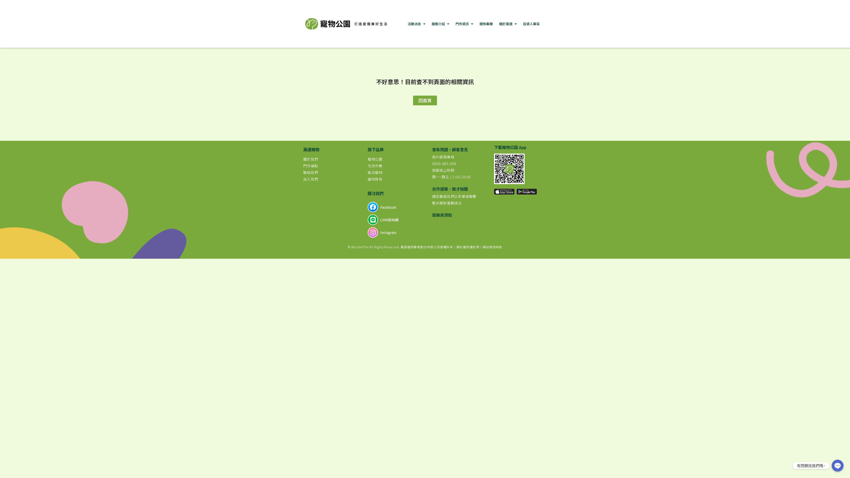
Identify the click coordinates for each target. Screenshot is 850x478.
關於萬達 (505, 24)
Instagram (388, 232)
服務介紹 (438, 24)
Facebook (388, 207)
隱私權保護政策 (467, 247)
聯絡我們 (310, 172)
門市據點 (310, 165)
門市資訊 (462, 24)
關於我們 (310, 159)
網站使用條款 (492, 247)
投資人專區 (531, 24)
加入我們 (310, 179)
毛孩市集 (375, 165)
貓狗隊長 (375, 179)
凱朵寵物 (375, 172)
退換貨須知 (442, 215)
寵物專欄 (486, 24)
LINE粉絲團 (389, 219)
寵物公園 (375, 159)
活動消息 (414, 24)
